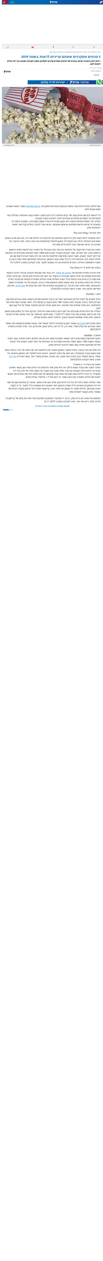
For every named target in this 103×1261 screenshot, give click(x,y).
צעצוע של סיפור (61, 272)
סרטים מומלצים (31, 206)
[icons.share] (4, 2)
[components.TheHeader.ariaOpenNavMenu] (86, 2)
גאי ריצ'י (10, 356)
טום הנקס (18, 285)
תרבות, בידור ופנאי (87, 52)
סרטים (94, 75)
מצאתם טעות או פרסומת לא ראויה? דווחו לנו (50, 406)
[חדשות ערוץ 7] (51, 2)
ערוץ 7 (97, 52)
